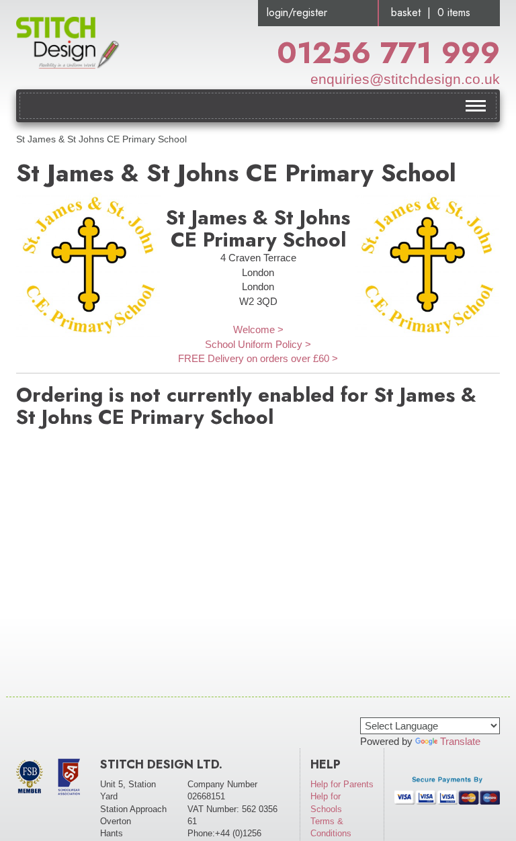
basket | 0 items (430, 12)
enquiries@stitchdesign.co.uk (405, 79)
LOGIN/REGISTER (297, 12)
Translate (460, 741)
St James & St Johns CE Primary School (101, 139)
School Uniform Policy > (258, 344)
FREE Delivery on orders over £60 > (258, 358)
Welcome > (258, 329)
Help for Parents (342, 784)
